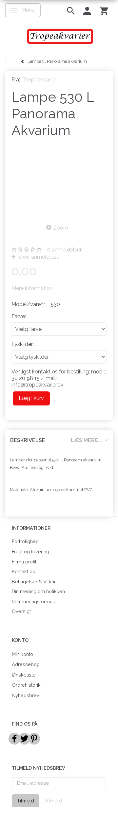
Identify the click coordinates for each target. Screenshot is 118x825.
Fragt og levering (30, 551)
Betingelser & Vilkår (34, 581)
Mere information (32, 288)
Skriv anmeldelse (38, 257)
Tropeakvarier (39, 80)
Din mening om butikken (38, 591)
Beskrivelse (27, 440)
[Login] (87, 10)
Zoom (60, 228)
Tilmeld (25, 801)
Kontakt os (23, 571)
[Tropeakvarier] (59, 36)
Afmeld (53, 801)
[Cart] (104, 10)
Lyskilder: (22, 344)
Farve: (18, 316)
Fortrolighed (25, 541)
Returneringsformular (35, 601)
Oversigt (21, 611)
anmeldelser (64, 250)
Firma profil (24, 561)
